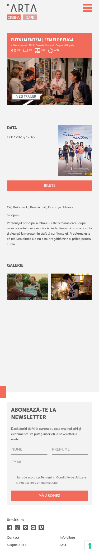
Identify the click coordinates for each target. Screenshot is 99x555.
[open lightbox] (27, 287)
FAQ (63, 545)
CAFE (30, 17)
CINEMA (14, 17)
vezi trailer (26, 96)
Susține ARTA (17, 545)
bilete (49, 185)
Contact (13, 537)
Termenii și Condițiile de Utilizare (63, 477)
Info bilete (67, 537)
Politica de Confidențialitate (38, 483)
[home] (22, 8)
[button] (87, 8)
